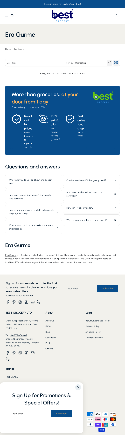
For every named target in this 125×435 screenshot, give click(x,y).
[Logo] (62, 16)
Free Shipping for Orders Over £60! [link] (62, 3)
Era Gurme (10, 255)
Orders (49, 348)
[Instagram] (20, 302)
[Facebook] (8, 302)
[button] (12, 15)
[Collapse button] (33, 182)
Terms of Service (94, 337)
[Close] (78, 387)
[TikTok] (26, 302)
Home (8, 49)
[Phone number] (39, 302)
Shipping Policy (93, 331)
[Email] (33, 302)
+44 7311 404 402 (18, 335)
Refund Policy (92, 326)
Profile (48, 343)
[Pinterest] (14, 302)
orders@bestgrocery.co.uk (19, 338)
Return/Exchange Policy (97, 320)
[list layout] (109, 63)
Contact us (50, 337)
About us (49, 320)
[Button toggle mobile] (7, 15)
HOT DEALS (12, 376)
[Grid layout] (116, 63)
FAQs (48, 326)
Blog (47, 331)
